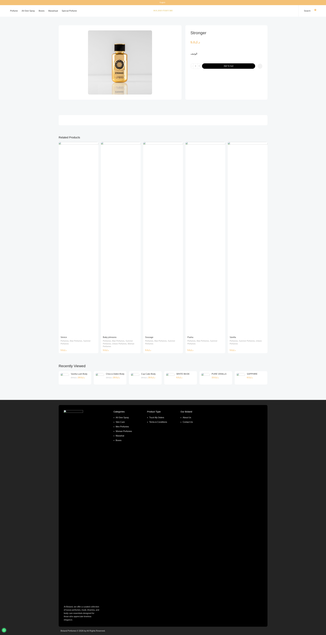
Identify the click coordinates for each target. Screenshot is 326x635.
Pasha (190, 337)
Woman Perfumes (124, 431)
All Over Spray (122, 417)
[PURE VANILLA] (205, 378)
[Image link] (73, 506)
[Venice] (78, 238)
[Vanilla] (247, 238)
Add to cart (228, 66)
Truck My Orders (156, 417)
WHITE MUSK (183, 374)
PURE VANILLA (219, 374)
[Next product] (265, 21)
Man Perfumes (84, 21)
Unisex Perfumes (119, 344)
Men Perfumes (122, 427)
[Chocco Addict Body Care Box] (100, 378)
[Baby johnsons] (121, 238)
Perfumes (71, 21)
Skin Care (120, 422)
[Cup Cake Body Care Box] (135, 378)
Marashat (120, 436)
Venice (64, 337)
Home (61, 21)
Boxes (118, 440)
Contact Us (188, 422)
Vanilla (233, 337)
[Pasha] (205, 238)
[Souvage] (163, 238)
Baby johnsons (109, 337)
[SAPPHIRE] (241, 378)
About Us (187, 417)
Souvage (149, 337)
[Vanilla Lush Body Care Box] (65, 378)
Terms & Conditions (158, 422)
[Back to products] (262, 21)
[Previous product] (259, 21)
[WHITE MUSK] (170, 378)
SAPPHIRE (252, 374)
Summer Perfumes (247, 341)
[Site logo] (163, 11)
